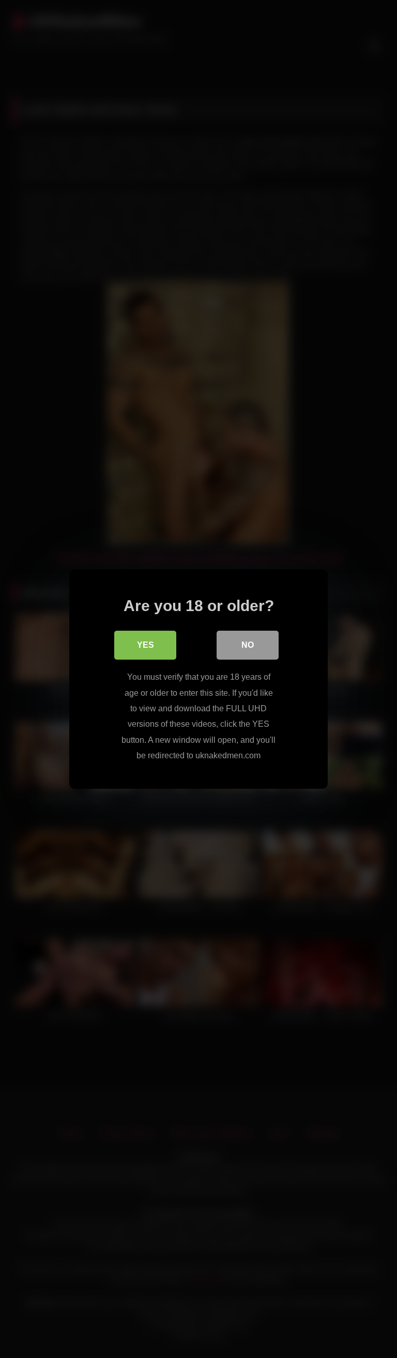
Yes (145, 645)
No (247, 645)
